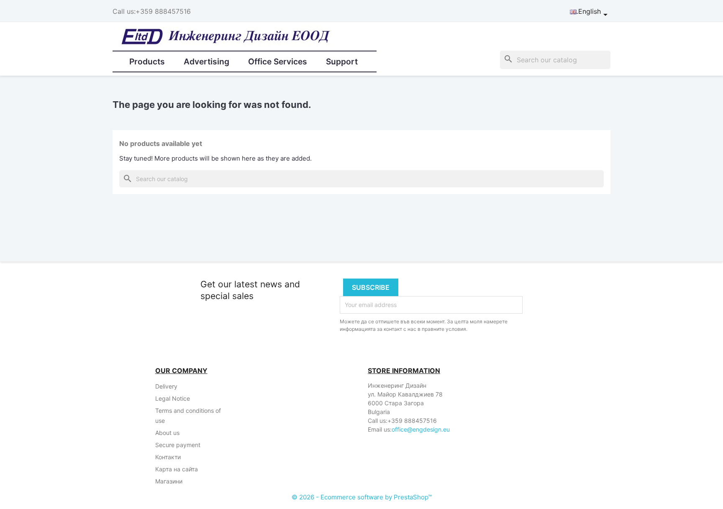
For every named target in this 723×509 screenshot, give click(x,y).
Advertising (206, 61)
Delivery (166, 386)
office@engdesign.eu (421, 429)
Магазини (168, 481)
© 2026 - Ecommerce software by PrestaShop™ (362, 497)
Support (342, 61)
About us (167, 432)
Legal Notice (172, 398)
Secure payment (177, 444)
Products (147, 61)
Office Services (277, 61)
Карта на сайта (176, 469)
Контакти (168, 456)
